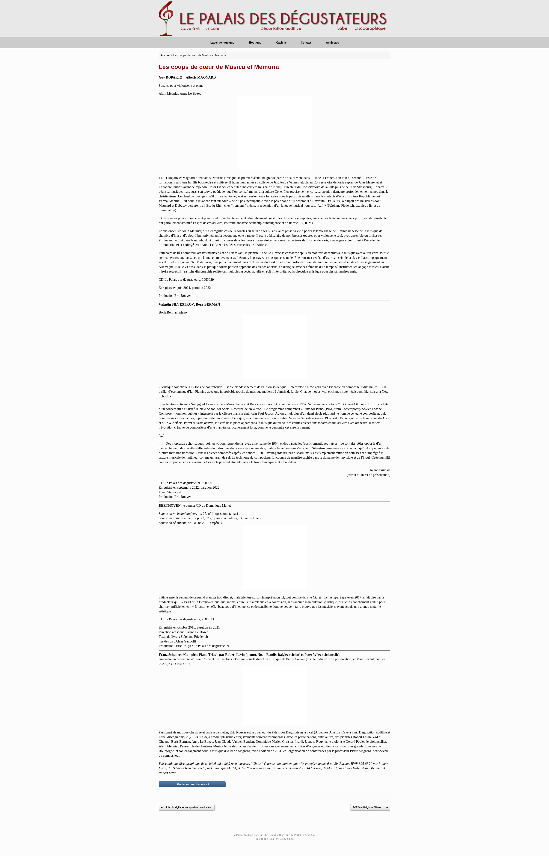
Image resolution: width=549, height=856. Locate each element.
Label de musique (222, 42)
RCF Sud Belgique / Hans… (370, 807)
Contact (306, 42)
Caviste (281, 42)
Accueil (165, 55)
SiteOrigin (284, 847)
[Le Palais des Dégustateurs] (274, 18)
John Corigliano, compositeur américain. (186, 807)
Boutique (255, 42)
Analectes (332, 42)
